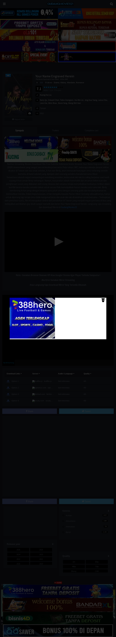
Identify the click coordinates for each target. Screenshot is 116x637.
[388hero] (32, 338)
